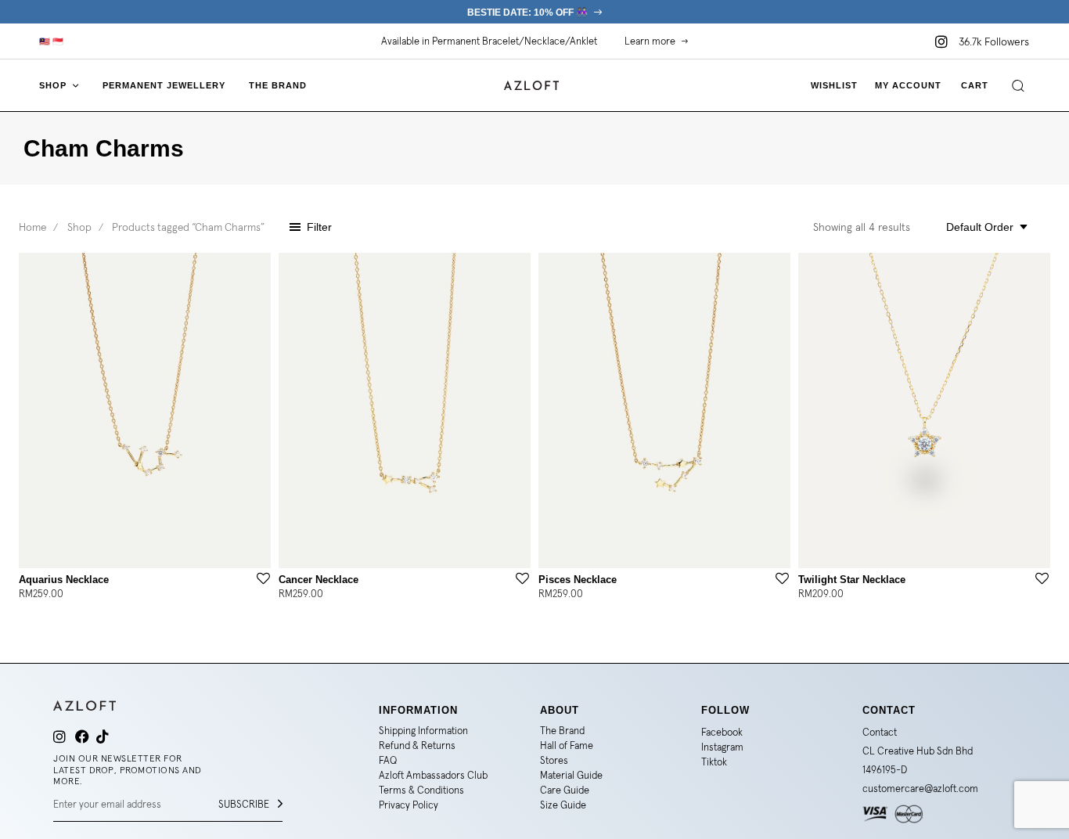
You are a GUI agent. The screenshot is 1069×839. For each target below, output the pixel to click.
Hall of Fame (566, 745)
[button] (53, 41)
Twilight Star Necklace (851, 579)
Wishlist (834, 85)
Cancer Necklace (318, 579)
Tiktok (714, 762)
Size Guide (563, 805)
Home (32, 227)
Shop (79, 227)
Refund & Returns (417, 745)
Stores (554, 760)
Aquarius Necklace (64, 579)
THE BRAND (278, 85)
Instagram (722, 747)
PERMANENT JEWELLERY (164, 85)
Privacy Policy (408, 805)
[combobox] (982, 226)
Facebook (722, 732)
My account (908, 85)
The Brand (562, 730)
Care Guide (564, 790)
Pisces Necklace (577, 579)
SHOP (53, 85)
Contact (879, 732)
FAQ (388, 760)
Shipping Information (423, 730)
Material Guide (571, 775)
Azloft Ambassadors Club (433, 775)
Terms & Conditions (421, 790)
